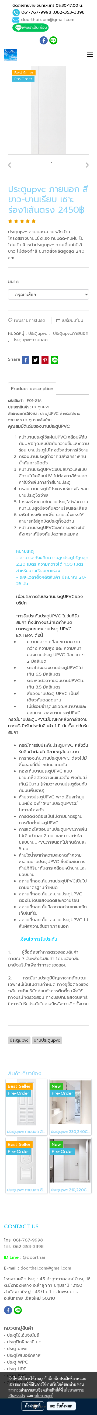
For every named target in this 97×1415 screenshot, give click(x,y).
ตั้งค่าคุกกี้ (32, 1405)
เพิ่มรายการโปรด (28, 320)
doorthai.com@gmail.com (47, 19)
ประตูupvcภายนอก (70, 333)
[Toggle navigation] (90, 55)
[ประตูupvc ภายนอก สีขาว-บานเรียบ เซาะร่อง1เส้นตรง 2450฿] (48, 110)
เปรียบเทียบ (71, 320)
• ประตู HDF (15, 1369)
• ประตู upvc (15, 1349)
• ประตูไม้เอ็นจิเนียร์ (21, 1335)
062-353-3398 (69, 12)
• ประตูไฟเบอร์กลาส (22, 1355)
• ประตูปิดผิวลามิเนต (22, 1342)
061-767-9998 (36, 12)
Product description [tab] (32, 388)
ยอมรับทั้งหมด (61, 1405)
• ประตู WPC (16, 1362)
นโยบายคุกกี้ (43, 1395)
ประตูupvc (38, 333)
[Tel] (16, 12)
